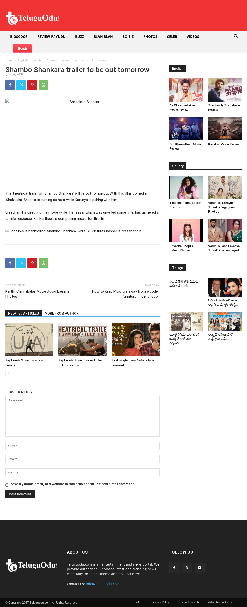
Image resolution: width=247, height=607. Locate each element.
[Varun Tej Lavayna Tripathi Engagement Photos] (225, 187)
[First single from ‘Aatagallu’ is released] (136, 339)
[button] (236, 37)
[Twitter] (21, 85)
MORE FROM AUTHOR (62, 313)
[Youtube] (200, 568)
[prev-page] (8, 373)
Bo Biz (128, 36)
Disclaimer (139, 602)
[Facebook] (10, 85)
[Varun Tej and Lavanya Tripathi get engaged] (225, 230)
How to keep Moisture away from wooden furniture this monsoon (126, 294)
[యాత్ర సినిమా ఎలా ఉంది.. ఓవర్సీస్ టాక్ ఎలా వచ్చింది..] (186, 321)
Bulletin (37, 60)
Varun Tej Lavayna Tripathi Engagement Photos (223, 207)
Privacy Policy (160, 602)
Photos (150, 36)
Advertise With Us (220, 602)
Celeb (172, 36)
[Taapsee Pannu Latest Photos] (186, 187)
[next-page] (16, 373)
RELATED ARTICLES (23, 313)
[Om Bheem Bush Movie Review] (186, 128)
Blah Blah (103, 36)
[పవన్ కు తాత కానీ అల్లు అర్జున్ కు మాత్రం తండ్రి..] (225, 287)
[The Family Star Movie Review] (225, 90)
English (23, 60)
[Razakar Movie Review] (225, 128)
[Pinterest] (32, 85)
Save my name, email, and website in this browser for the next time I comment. (72, 484)
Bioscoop (19, 36)
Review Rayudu (51, 36)
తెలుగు (22, 48)
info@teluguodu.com (103, 583)
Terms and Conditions (189, 602)
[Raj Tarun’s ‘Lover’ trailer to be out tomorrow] (82, 339)
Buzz (79, 36)
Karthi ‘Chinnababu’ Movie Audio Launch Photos (37, 294)
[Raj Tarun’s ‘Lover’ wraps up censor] (29, 339)
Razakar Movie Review (224, 144)
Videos (193, 36)
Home (9, 60)
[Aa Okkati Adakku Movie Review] (186, 90)
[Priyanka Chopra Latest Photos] (186, 230)
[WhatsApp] (43, 85)
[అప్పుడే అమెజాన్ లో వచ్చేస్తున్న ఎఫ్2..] (225, 321)
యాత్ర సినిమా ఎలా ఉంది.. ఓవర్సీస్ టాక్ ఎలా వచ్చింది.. (185, 339)
